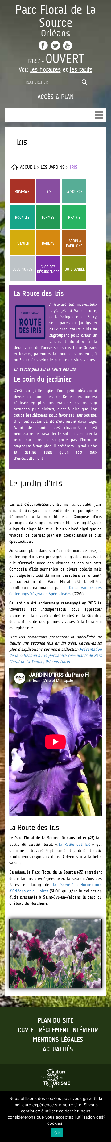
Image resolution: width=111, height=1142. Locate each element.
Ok (57, 1132)
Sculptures (22, 269)
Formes (48, 217)
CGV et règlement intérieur (58, 1030)
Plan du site (55, 1020)
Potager (22, 243)
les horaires (45, 69)
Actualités (58, 1049)
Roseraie (22, 191)
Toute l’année (74, 269)
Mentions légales (58, 1039)
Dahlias (48, 243)
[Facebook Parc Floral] (43, 45)
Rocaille (22, 217)
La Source (74, 191)
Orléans (55, 33)
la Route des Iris (61, 369)
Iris (48, 191)
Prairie (74, 217)
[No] (103, 1116)
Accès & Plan (56, 97)
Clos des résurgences (48, 269)
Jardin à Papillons (74, 243)
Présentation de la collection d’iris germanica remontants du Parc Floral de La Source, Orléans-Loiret (55, 655)
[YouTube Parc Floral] (67, 45)
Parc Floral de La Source (55, 15)
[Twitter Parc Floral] (55, 45)
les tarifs (81, 69)
